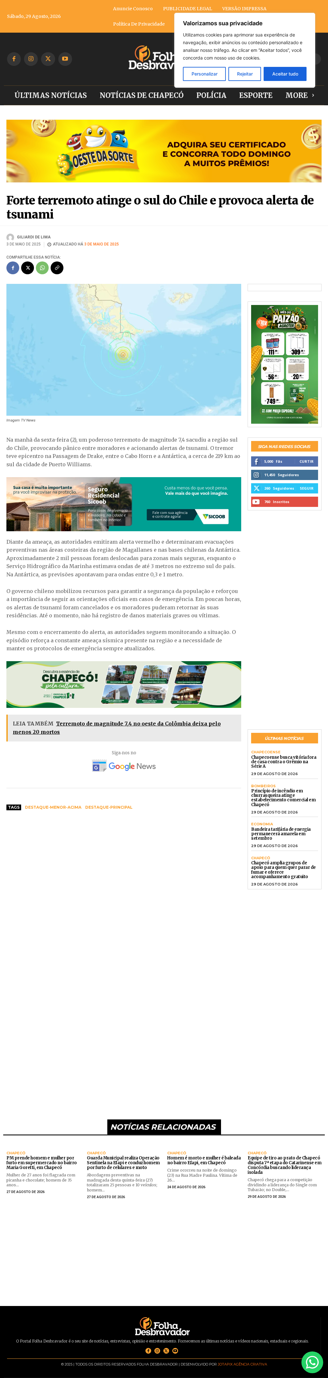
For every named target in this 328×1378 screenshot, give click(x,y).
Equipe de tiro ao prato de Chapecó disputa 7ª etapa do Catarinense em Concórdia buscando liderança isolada (284, 1165)
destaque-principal (109, 807)
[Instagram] (31, 59)
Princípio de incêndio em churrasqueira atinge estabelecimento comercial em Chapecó (283, 797)
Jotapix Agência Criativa (242, 1364)
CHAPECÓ (260, 858)
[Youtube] (65, 59)
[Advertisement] (123, 864)
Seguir (307, 488)
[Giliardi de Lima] (11, 237)
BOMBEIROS (263, 786)
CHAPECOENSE (266, 752)
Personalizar (204, 73)
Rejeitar (245, 73)
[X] (48, 59)
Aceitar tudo (285, 73)
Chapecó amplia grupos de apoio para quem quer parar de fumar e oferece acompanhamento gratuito (283, 869)
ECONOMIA (262, 824)
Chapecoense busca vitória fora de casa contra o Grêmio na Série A (283, 762)
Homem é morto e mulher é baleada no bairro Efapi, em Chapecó (204, 1160)
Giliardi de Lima (34, 237)
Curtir (306, 461)
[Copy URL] (57, 267)
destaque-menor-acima (53, 807)
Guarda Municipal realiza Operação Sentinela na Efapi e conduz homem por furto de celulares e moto (123, 1162)
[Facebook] (14, 59)
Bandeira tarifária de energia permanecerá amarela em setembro (281, 834)
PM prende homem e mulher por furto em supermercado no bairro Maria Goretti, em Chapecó (41, 1162)
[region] (244, 50)
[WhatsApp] (42, 267)
